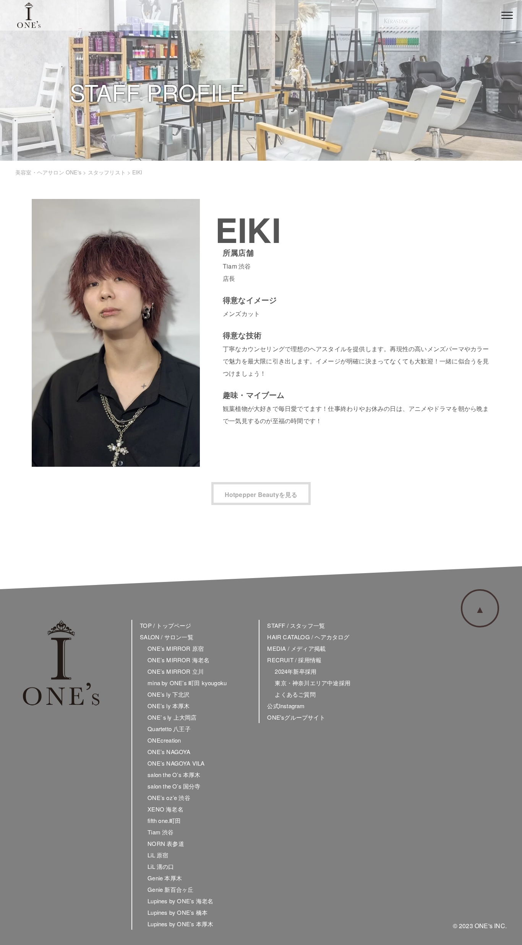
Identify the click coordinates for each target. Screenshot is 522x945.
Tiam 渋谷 (160, 832)
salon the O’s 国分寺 (174, 786)
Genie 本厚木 (165, 878)
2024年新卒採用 (295, 671)
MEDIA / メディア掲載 (296, 648)
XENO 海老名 (165, 809)
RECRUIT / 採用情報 (294, 660)
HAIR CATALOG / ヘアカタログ (308, 637)
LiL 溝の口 (161, 866)
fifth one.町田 (164, 820)
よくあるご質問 (295, 694)
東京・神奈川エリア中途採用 (312, 683)
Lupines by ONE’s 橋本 (178, 912)
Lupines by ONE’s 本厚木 (180, 924)
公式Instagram (286, 706)
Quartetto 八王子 (169, 729)
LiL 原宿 (158, 855)
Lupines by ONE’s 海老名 (180, 901)
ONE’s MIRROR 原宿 (176, 648)
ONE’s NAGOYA (169, 752)
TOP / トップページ (165, 625)
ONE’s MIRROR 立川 (176, 671)
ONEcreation (164, 740)
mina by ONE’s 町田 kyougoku (187, 683)
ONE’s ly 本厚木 (169, 706)
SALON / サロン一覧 (166, 637)
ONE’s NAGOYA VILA (176, 763)
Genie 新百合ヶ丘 (170, 889)
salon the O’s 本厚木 (174, 775)
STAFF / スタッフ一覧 (296, 625)
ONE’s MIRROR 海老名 (178, 660)
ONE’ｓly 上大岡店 (172, 717)
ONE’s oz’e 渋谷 (169, 797)
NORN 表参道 (166, 843)
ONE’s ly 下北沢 (169, 694)
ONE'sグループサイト (296, 717)
